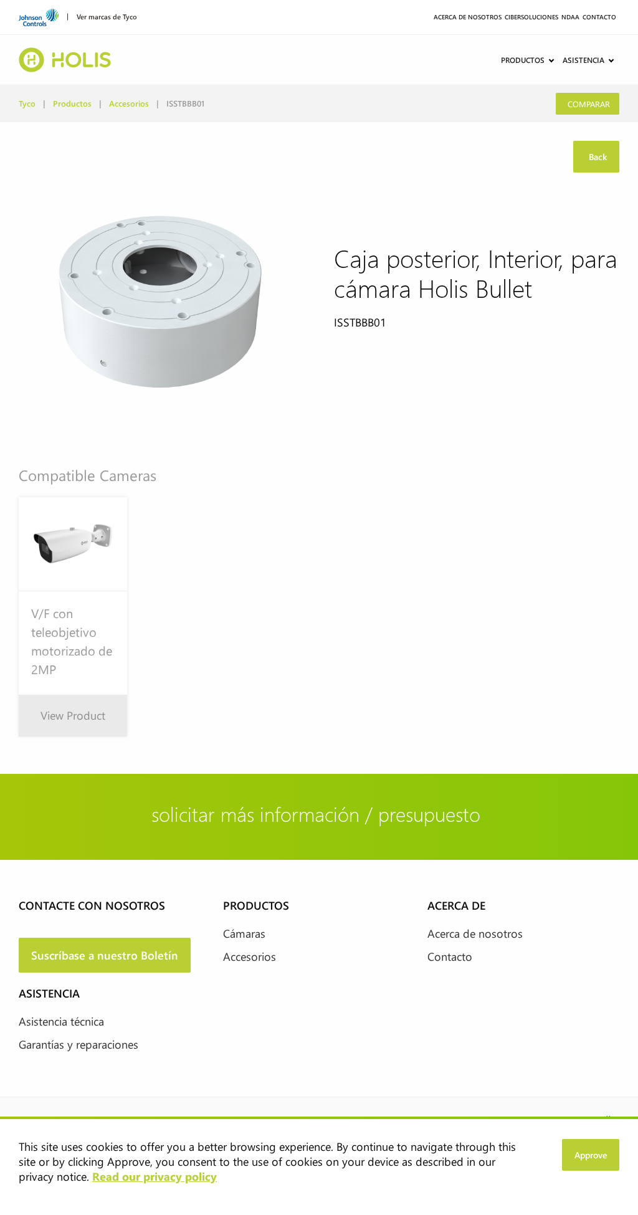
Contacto (599, 16)
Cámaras (244, 933)
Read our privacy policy (154, 1176)
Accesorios (129, 103)
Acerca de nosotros (468, 16)
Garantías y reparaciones (78, 1044)
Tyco (27, 103)
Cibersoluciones (531, 16)
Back (596, 157)
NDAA (570, 16)
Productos (523, 60)
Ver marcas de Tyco (107, 16)
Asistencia (583, 60)
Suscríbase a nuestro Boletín (104, 955)
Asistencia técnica (61, 1021)
